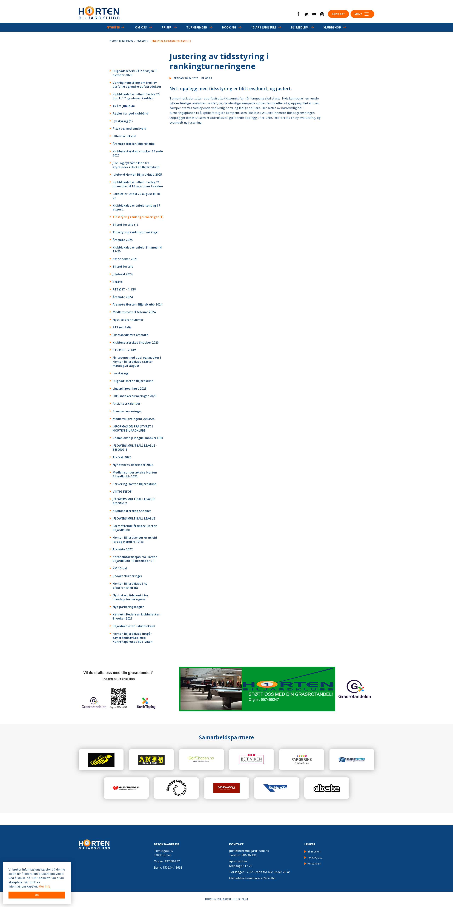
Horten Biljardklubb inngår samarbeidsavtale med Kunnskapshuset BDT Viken (133, 638)
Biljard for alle (123, 267)
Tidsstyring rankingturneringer (136, 232)
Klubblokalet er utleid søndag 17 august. (136, 208)
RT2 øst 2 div (122, 327)
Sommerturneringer (127, 411)
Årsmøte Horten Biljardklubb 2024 (137, 304)
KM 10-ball (120, 568)
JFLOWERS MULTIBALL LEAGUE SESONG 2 (134, 501)
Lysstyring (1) (123, 121)
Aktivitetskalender (127, 404)
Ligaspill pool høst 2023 (130, 388)
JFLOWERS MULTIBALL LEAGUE (134, 518)
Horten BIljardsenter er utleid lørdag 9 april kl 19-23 (135, 540)
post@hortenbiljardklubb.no (249, 851)
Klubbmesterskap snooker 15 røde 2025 (138, 153)
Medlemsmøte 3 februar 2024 (134, 312)
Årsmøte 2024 (123, 297)
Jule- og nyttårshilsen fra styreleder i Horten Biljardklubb (136, 165)
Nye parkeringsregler (128, 607)
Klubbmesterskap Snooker (132, 511)
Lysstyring (120, 373)
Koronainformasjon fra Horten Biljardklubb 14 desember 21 (135, 559)
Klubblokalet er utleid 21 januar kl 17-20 (137, 249)
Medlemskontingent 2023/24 (133, 419)
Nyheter (113, 27)
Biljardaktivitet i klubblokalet (134, 626)
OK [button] (37, 895)
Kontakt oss (314, 857)
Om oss (141, 27)
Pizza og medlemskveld (129, 128)
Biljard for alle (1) (125, 225)
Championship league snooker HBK (138, 438)
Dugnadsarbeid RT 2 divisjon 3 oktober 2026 (135, 73)
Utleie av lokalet (125, 136)
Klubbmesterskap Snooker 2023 (136, 342)
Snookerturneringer (127, 576)
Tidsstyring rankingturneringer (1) (138, 217)
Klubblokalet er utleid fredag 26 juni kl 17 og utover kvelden (136, 96)
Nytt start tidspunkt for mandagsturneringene (130, 597)
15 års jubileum (263, 27)
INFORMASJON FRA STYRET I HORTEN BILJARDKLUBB (133, 428)
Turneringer (196, 27)
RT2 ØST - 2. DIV (124, 350)
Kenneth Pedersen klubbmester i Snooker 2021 (137, 616)
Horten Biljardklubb (121, 40)
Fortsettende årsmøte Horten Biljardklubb (135, 528)
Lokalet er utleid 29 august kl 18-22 (137, 196)
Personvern (314, 863)
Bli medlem (299, 27)
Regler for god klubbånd (130, 113)
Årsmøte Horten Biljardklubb (134, 144)
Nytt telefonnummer (128, 320)
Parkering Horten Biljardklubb (135, 484)
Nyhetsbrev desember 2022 (133, 465)
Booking (229, 27)
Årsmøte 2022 (123, 549)
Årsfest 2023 (122, 457)
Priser (166, 27)
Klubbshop (332, 27)
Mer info (44, 886)
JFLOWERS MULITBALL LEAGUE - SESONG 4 (135, 448)
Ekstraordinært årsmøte (130, 335)
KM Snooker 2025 (125, 259)
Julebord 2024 (123, 274)
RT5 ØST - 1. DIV (124, 289)
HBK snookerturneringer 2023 (134, 396)
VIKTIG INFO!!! (122, 492)
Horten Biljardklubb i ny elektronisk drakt (130, 586)
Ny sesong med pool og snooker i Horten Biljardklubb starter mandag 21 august (137, 362)
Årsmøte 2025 (123, 240)
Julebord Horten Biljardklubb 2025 (137, 174)
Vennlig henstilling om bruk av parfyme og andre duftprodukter (137, 85)
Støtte (118, 282)
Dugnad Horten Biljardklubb (133, 381)
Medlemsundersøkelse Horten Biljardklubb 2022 (135, 474)
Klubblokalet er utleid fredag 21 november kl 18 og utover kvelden (138, 184)
